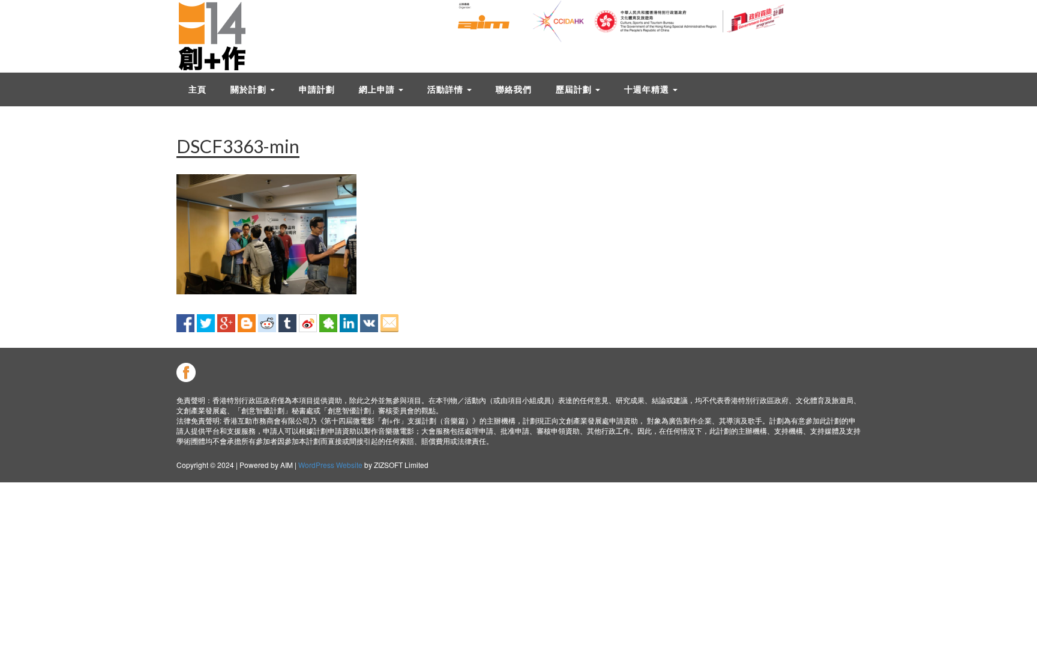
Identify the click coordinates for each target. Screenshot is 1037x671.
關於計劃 (249, 89)
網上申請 (378, 89)
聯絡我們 (514, 89)
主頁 (197, 89)
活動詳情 (446, 89)
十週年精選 (648, 89)
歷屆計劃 (575, 89)
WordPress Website (330, 465)
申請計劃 (317, 89)
